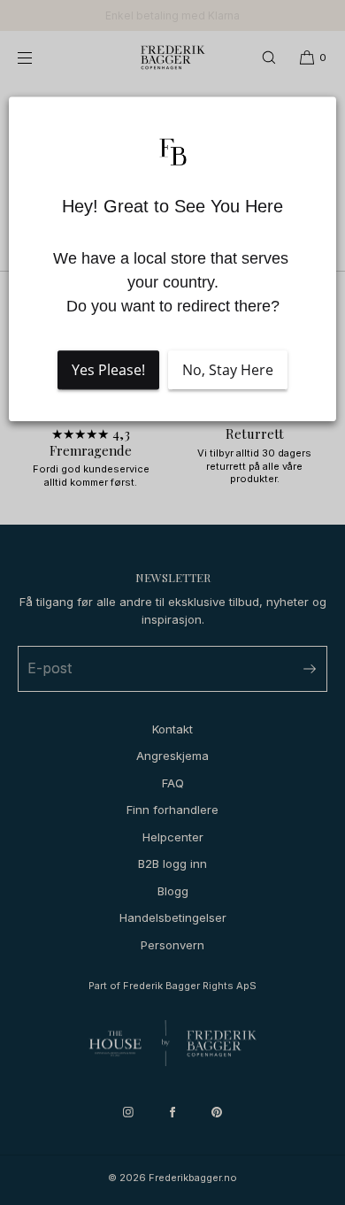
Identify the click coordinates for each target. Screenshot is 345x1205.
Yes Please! (108, 370)
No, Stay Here (227, 370)
